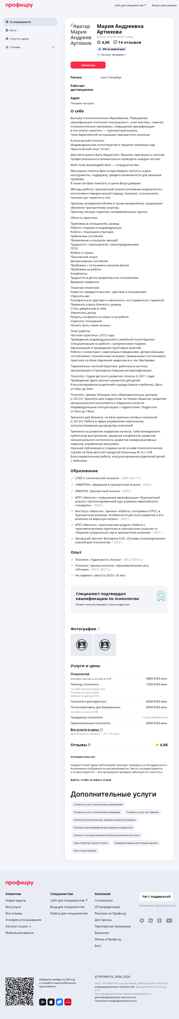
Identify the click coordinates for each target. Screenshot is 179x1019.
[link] (88, 65)
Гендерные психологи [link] (87, 717)
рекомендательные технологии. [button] (115, 997)
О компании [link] (104, 900)
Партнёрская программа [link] (113, 926)
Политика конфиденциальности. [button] (116, 1000)
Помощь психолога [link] (85, 684)
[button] (30, 22)
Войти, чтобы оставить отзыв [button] (91, 780)
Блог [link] (98, 946)
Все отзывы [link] (14, 913)
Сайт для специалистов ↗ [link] (69, 900)
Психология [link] (80, 674)
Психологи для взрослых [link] (88, 701)
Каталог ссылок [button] (17, 926)
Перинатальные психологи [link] (90, 723)
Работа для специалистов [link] (69, 913)
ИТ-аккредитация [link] (107, 907)
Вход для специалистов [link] (67, 907)
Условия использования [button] (23, 920)
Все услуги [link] (13, 907)
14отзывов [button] (129, 42)
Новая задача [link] (16, 900)
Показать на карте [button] (82, 103)
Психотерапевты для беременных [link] (95, 707)
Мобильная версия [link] (20, 933)
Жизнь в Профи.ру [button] (108, 939)
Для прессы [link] (103, 920)
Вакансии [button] (102, 933)
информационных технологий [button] (114, 986)
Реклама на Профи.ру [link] (110, 913)
